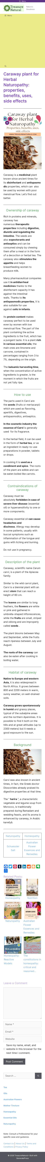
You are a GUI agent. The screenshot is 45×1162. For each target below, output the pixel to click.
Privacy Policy (21, 1147)
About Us (20, 1143)
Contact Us (8, 1143)
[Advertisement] (22, 40)
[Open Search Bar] (5, 66)
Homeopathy (32, 836)
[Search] (38, 1076)
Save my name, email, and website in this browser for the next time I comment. (23, 1049)
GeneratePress (22, 1158)
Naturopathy (13, 836)
